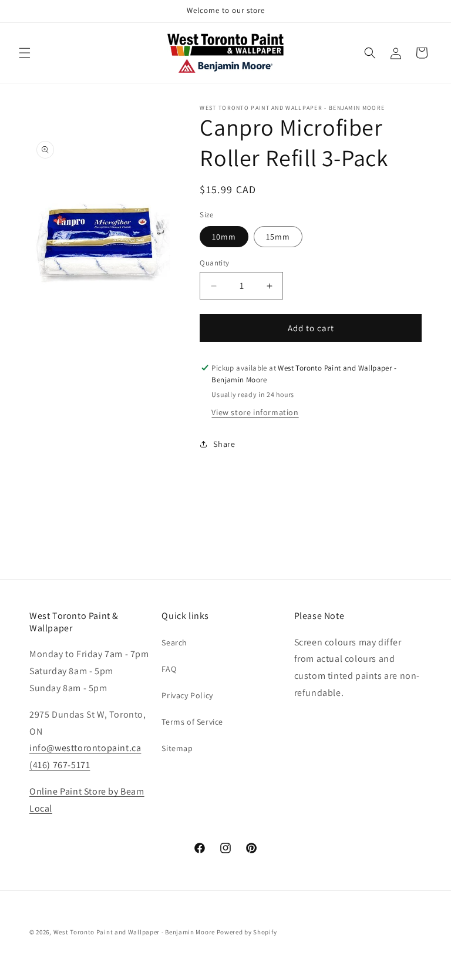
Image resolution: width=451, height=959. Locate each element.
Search (174, 642)
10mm (224, 236)
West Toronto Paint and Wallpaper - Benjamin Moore (134, 932)
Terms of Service (192, 721)
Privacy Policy (187, 695)
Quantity (214, 263)
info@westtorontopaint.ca (85, 748)
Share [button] (224, 444)
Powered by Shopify (247, 932)
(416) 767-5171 (59, 765)
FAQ (168, 669)
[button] (25, 53)
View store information (254, 412)
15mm (278, 236)
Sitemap (177, 748)
